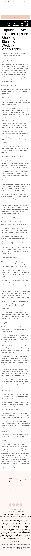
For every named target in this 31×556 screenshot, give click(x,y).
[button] (15, 9)
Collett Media (19, 547)
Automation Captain (18, 548)
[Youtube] (21, 504)
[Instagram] (17, 504)
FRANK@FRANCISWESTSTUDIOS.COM (14, 23)
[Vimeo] (13, 504)
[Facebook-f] (10, 504)
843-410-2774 (23, 26)
